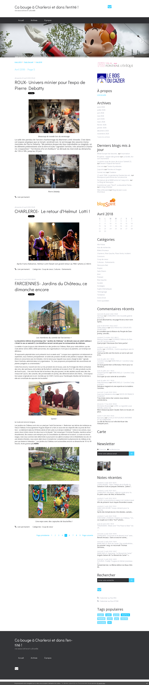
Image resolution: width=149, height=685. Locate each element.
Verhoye (100, 316)
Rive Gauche (101, 280)
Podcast (100, 277)
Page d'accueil (28, 62)
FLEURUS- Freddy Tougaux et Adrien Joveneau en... (114, 562)
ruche (108, 615)
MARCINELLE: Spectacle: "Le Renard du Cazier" (114, 553)
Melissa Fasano (103, 339)
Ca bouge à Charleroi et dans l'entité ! (46, 7)
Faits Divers (101, 271)
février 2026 (101, 125)
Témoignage (102, 292)
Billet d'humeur (103, 250)
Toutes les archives (103, 137)
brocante (101, 622)
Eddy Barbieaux (103, 382)
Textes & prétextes (114, 166)
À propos (47, 20)
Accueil (21, 20)
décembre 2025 (103, 131)
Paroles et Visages (114, 169)
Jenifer (99, 349)
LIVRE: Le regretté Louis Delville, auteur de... (114, 407)
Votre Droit (101, 298)
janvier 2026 (101, 128)
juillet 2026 (101, 110)
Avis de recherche (103, 247)
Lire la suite (101, 95)
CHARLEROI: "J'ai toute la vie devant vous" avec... (115, 535)
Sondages (101, 286)
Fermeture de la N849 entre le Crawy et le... (113, 180)
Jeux (98, 274)
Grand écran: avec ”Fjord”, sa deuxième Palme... (114, 185)
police (110, 619)
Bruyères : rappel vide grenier (108, 157)
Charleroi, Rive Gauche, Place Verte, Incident (114, 253)
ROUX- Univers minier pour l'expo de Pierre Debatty (50, 85)
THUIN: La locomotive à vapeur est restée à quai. (115, 500)
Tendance (101, 295)
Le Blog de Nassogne (105, 182)
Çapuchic (100, 169)
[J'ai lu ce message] (147, 683)
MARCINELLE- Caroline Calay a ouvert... (115, 362)
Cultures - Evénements (62, 269)
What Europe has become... (107, 153)
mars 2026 (101, 122)
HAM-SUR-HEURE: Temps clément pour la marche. (113, 509)
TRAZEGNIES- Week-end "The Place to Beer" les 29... (115, 527)
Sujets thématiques (104, 289)
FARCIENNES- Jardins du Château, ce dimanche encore (51, 286)
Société (100, 283)
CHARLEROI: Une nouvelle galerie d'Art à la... (114, 317)
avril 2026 (101, 119)
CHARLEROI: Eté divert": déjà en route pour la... (114, 492)
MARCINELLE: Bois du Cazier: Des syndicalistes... (115, 543)
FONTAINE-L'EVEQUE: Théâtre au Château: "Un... (115, 518)
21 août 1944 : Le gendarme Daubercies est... (114, 175)
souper (100, 615)
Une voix (100, 166)
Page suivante (87, 535)
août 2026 (101, 107)
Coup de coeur (47, 269)
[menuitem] (21, 20)
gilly (116, 619)
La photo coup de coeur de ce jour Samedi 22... (114, 161)
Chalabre (112, 172)
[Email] (110, 7)
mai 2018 (39, 62)
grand (116, 615)
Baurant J (100, 418)
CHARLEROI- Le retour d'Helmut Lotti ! (52, 211)
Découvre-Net (102, 265)
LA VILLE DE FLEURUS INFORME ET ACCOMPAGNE (114, 419)
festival (101, 619)
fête (109, 622)
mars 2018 (18, 62)
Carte (101, 431)
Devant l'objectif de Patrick (110, 163)
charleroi (125, 615)
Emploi (99, 268)
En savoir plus (101, 683)
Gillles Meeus (102, 327)
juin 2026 (100, 113)
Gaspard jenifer (103, 373)
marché (124, 619)
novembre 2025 (103, 134)
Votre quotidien (103, 301)
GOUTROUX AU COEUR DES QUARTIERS (114, 328)
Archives (34, 20)
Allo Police (101, 245)
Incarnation (125, 153)
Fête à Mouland (103, 190)
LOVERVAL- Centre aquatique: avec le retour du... (115, 350)
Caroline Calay (102, 361)
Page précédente (42, 535)
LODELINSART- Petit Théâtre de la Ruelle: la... (114, 484)
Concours (101, 256)
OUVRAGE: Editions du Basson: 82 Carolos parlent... (115, 340)
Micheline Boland (103, 406)
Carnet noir (101, 172)
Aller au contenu (7, 2)
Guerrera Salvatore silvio (106, 394)
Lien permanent (23, 197)
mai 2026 (100, 116)
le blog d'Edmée (106, 187)
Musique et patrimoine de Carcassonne (112, 177)
